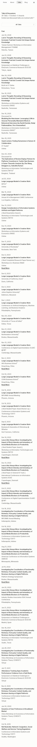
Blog (26, 2)
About (12, 2)
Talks (19, 2)
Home (5, 2)
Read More (5, 268)
